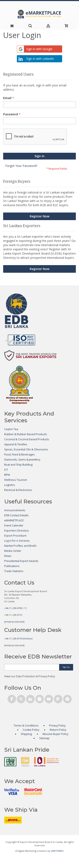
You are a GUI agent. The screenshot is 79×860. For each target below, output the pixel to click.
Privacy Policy (57, 725)
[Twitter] (21, 698)
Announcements (14, 510)
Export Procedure (15, 535)
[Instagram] (39, 698)
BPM (7, 475)
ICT (6, 470)
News (7, 556)
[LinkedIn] (30, 698)
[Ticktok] (67, 698)
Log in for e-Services (17, 540)
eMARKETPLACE (14, 520)
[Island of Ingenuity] (46, 761)
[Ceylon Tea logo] (10, 761)
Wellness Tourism (15, 480)
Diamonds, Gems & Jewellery (22, 459)
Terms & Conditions (26, 725)
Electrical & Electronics (18, 490)
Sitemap (44, 738)
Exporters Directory (16, 530)
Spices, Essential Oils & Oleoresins (26, 449)
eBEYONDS (57, 850)
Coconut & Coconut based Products (26, 439)
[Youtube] (49, 698)
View (7, 676)
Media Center (12, 551)
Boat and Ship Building (18, 464)
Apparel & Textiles (15, 444)
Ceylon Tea (11, 429)
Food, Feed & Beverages (19, 454)
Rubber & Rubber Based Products (25, 434)
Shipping (26, 734)
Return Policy (58, 730)
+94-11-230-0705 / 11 (15, 608)
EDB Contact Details (16, 515)
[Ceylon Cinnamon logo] (25, 761)
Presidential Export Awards (21, 561)
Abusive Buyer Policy (55, 734)
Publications (12, 566)
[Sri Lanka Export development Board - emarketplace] (39, 14)
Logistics (9, 485)
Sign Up (66, 667)
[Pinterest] (58, 698)
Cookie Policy (31, 730)
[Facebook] (12, 698)
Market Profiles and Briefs (20, 546)
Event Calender (13, 525)
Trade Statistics (13, 571)
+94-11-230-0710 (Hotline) (18, 638)
